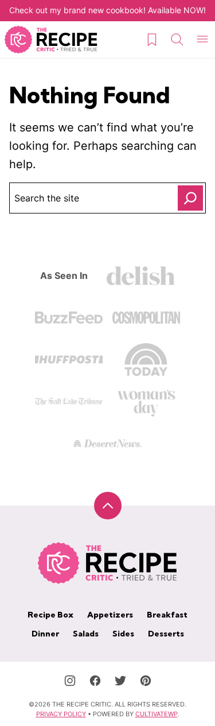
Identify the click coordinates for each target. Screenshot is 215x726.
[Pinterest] (145, 680)
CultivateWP (156, 714)
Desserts (166, 633)
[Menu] (202, 39)
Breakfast (167, 614)
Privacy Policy (61, 714)
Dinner (45, 633)
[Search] (177, 39)
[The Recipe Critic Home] (51, 39)
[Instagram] (70, 680)
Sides (123, 633)
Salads (86, 633)
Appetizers (110, 614)
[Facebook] (95, 680)
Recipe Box (50, 614)
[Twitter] (120, 680)
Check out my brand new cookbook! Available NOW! (107, 10)
